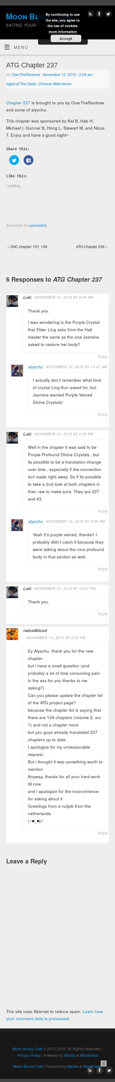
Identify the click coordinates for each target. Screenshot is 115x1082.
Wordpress (89, 1055)
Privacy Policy (28, 1055)
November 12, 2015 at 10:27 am (76, 366)
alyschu (35, 367)
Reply (103, 356)
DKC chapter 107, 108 (27, 246)
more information (63, 31)
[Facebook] (98, 15)
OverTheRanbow (26, 74)
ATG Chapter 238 (92, 246)
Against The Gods (21, 83)
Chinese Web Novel (54, 83)
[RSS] (89, 15)
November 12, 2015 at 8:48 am (64, 297)
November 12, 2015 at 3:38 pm (75, 521)
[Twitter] (107, 15)
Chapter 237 (18, 103)
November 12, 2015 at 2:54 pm (64, 434)
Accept (65, 38)
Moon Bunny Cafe (27, 1048)
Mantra (70, 1055)
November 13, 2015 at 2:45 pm (56, 637)
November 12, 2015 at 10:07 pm (65, 588)
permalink (38, 225)
